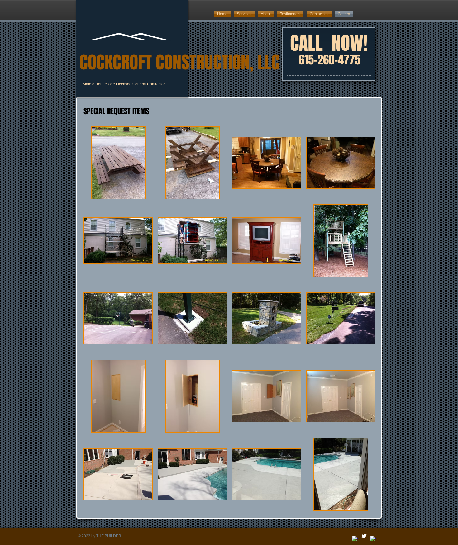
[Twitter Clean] (364, 536)
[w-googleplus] (373, 539)
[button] (118, 162)
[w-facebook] (355, 539)
